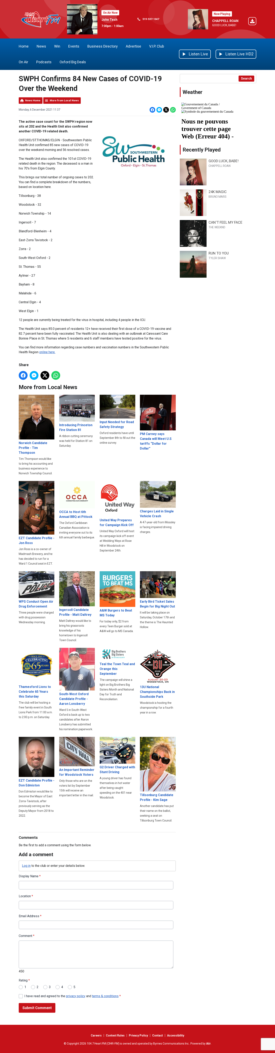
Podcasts (44, 62)
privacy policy (75, 996)
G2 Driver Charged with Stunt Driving (117, 769)
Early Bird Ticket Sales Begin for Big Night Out (157, 604)
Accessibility (175, 1035)
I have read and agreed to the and (72, 996)
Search (246, 78)
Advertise (133, 46)
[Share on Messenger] (159, 110)
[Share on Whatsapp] (173, 110)
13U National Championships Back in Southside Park (157, 692)
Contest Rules (115, 1035)
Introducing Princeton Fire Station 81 (75, 427)
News (41, 46)
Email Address (30, 916)
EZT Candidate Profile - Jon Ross (36, 540)
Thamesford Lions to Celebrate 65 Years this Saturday (35, 691)
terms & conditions (105, 996)
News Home (32, 100)
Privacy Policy (138, 1035)
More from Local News (64, 100)
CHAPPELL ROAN (225, 21)
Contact (157, 1035)
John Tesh (109, 20)
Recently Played (202, 150)
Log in (26, 866)
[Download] (252, 22)
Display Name (30, 876)
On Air (23, 62)
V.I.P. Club (156, 46)
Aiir (208, 1043)
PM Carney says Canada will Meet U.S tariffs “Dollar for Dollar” (156, 441)
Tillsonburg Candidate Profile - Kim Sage (156, 797)
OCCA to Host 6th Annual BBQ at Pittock (75, 514)
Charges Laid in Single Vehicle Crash (157, 513)
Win (57, 46)
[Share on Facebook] (152, 110)
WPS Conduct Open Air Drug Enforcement (36, 604)
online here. (47, 352)
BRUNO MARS (217, 196)
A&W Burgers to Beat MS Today (116, 613)
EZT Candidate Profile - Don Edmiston (36, 783)
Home (24, 46)
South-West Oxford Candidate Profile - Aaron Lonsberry (74, 699)
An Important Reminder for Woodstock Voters (76, 772)
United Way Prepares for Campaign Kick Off (117, 522)
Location (26, 896)
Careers (96, 1035)
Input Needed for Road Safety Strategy (117, 424)
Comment (26, 936)
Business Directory (102, 46)
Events (73, 46)
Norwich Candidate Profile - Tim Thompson (33, 448)
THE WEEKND (217, 227)
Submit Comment (37, 1008)
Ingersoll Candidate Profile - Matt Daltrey (75, 612)
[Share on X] (166, 110)
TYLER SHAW (217, 258)
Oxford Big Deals (73, 62)
